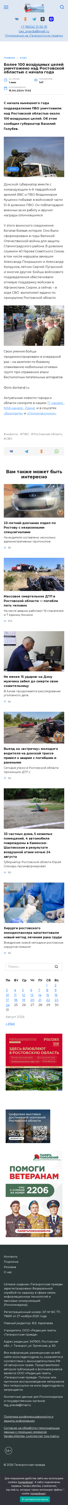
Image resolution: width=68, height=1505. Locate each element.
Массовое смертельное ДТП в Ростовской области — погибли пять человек (31, 600)
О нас (8, 1272)
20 (32, 1000)
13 (31, 995)
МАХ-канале (14, 408)
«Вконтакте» (13, 413)
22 (48, 1000)
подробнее (25, 1482)
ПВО (25, 434)
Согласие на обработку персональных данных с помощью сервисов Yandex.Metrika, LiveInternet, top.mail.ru (32, 1432)
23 (56, 1000)
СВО (9, 438)
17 (7, 1000)
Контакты (10, 1256)
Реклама (10, 1267)
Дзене (30, 408)
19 (23, 1000)
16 (56, 995)
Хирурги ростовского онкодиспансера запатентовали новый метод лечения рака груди (33, 932)
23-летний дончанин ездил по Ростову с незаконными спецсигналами (30, 527)
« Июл (10, 1024)
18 (15, 1000)
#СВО (13, 169)
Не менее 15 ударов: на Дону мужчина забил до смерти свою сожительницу (31, 681)
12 (23, 995)
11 (15, 995)
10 (7, 995)
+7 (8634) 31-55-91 (34, 27)
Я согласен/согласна (35, 1499)
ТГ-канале (55, 403)
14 (39, 995)
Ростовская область (47, 434)
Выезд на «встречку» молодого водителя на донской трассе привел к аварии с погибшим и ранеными (31, 755)
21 (39, 1000)
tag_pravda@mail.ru (34, 31)
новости (12, 434)
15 (47, 995)
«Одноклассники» (41, 413)
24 (8, 1005)
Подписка (11, 1261)
